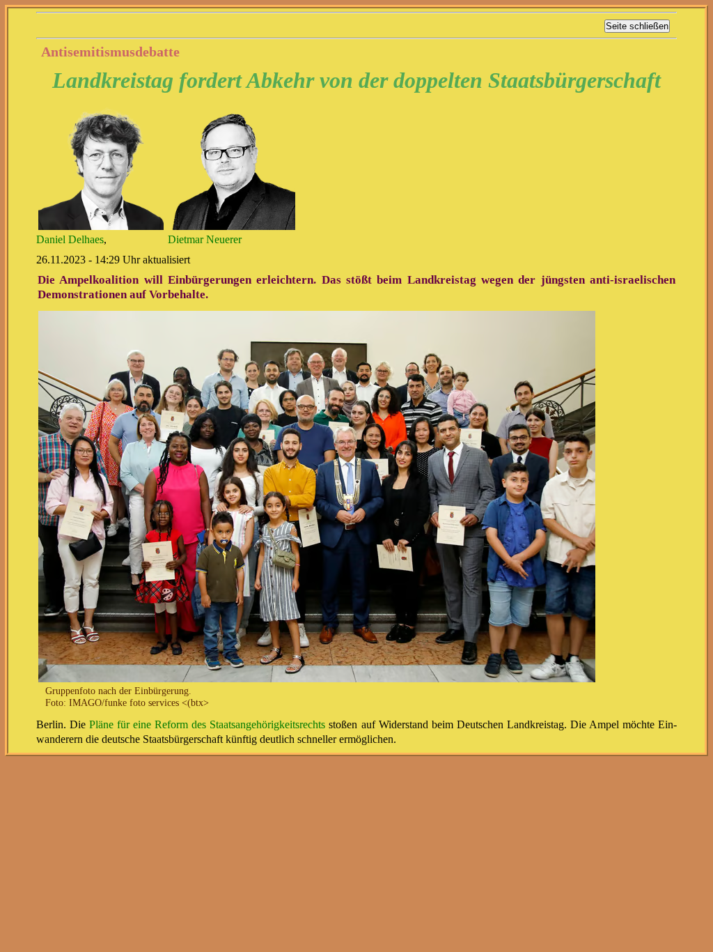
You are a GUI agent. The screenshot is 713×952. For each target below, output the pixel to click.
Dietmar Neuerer (205, 239)
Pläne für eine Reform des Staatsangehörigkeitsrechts (207, 724)
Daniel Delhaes (70, 239)
